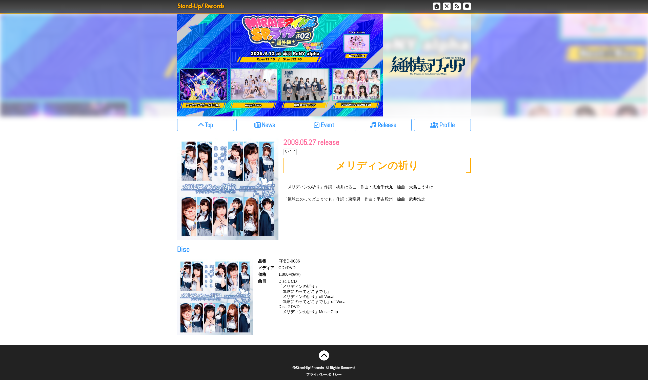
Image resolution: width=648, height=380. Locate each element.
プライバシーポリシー (324, 374)
